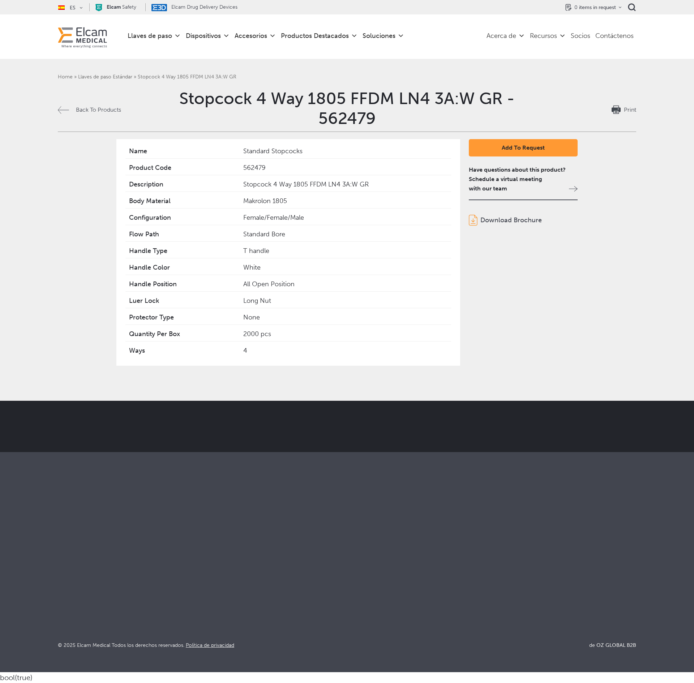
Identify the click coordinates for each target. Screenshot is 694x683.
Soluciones (379, 36)
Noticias (502, 607)
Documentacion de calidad (527, 578)
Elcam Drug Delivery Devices (203, 7)
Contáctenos (614, 36)
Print (630, 109)
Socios (580, 36)
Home (65, 77)
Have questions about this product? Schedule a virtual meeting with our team (517, 179)
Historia (357, 627)
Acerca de (501, 36)
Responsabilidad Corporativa (384, 588)
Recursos (543, 36)
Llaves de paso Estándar (105, 77)
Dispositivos (203, 36)
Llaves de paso (150, 36)
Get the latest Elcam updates (179, 462)
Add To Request (523, 147)
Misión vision (364, 578)
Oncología (216, 597)
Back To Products (98, 109)
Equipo (356, 607)
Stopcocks (71, 568)
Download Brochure (511, 220)
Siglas (499, 597)
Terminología (509, 588)
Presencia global (368, 597)
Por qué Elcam (366, 568)
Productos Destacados (315, 36)
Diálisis (211, 578)
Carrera (357, 617)
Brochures (505, 568)
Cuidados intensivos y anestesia (243, 568)
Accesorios (251, 36)
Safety (121, 7)
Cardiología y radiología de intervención (254, 588)
